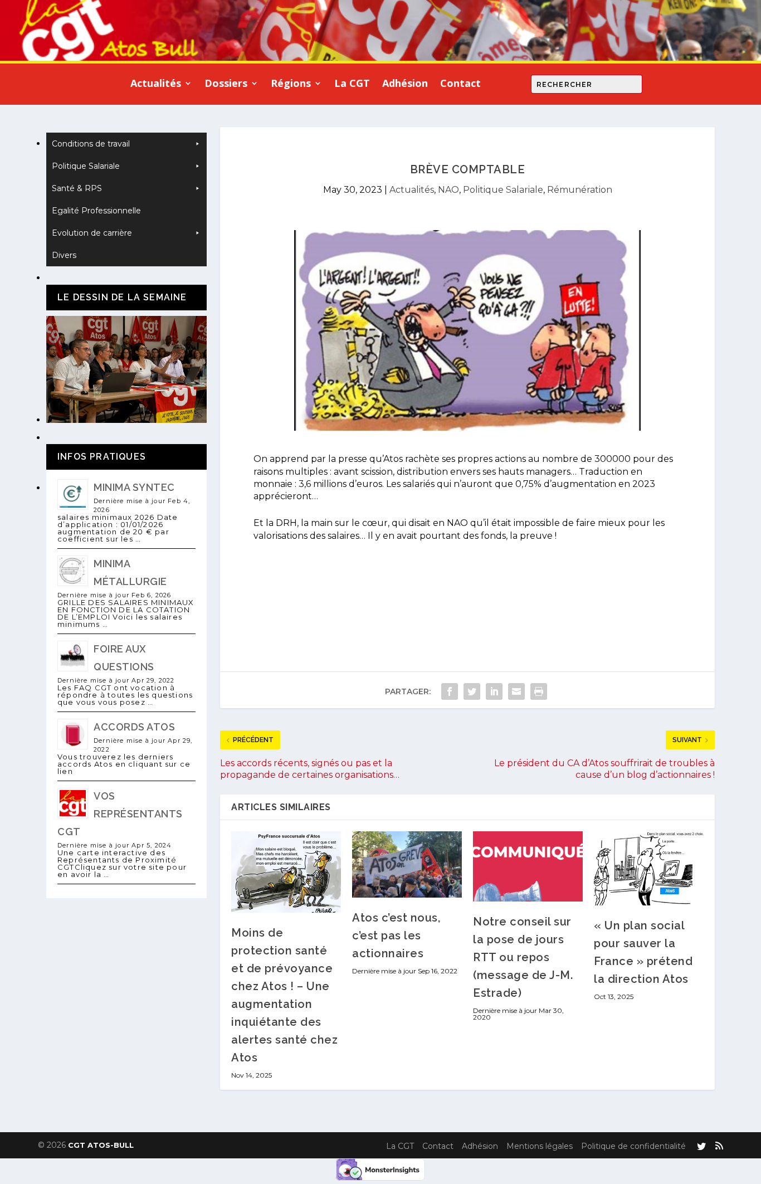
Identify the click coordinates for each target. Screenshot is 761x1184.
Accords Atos (134, 727)
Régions (291, 84)
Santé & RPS (77, 188)
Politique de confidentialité (633, 1146)
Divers (64, 255)
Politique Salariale (503, 189)
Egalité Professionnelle (96, 211)
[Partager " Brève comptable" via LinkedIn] (494, 691)
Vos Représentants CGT (120, 813)
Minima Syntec (134, 487)
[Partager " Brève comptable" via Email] (516, 691)
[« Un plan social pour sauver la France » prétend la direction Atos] (649, 868)
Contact (460, 84)
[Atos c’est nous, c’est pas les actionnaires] (407, 864)
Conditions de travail (91, 144)
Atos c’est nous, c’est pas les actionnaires (396, 935)
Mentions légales (539, 1146)
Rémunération (579, 189)
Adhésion (405, 84)
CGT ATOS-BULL (101, 1145)
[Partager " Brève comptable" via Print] (539, 691)
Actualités (155, 84)
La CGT (352, 84)
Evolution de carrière (92, 233)
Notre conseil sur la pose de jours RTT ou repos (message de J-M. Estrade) (523, 957)
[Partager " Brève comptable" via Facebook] (449, 691)
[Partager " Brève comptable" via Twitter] (472, 691)
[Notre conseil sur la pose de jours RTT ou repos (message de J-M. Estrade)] (528, 866)
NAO (448, 189)
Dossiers (225, 84)
